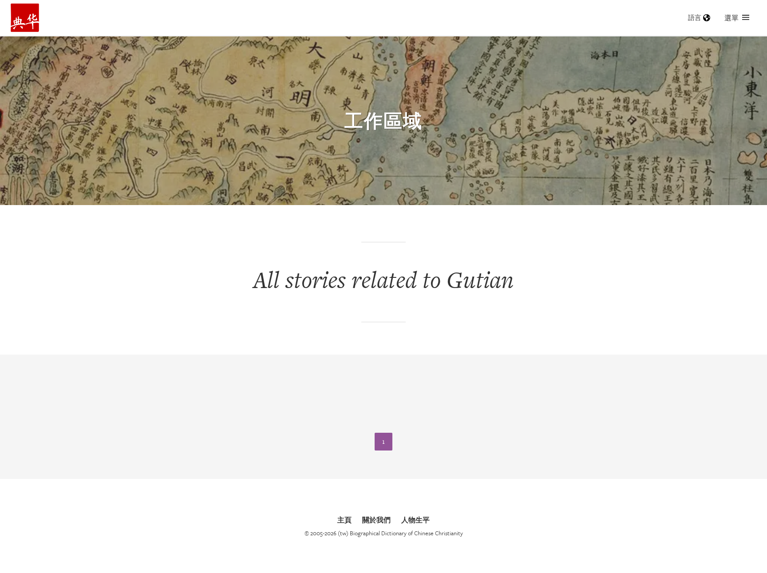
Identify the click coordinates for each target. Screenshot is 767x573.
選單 (731, 18)
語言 (694, 17)
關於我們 (376, 520)
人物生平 (415, 520)
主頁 (344, 520)
